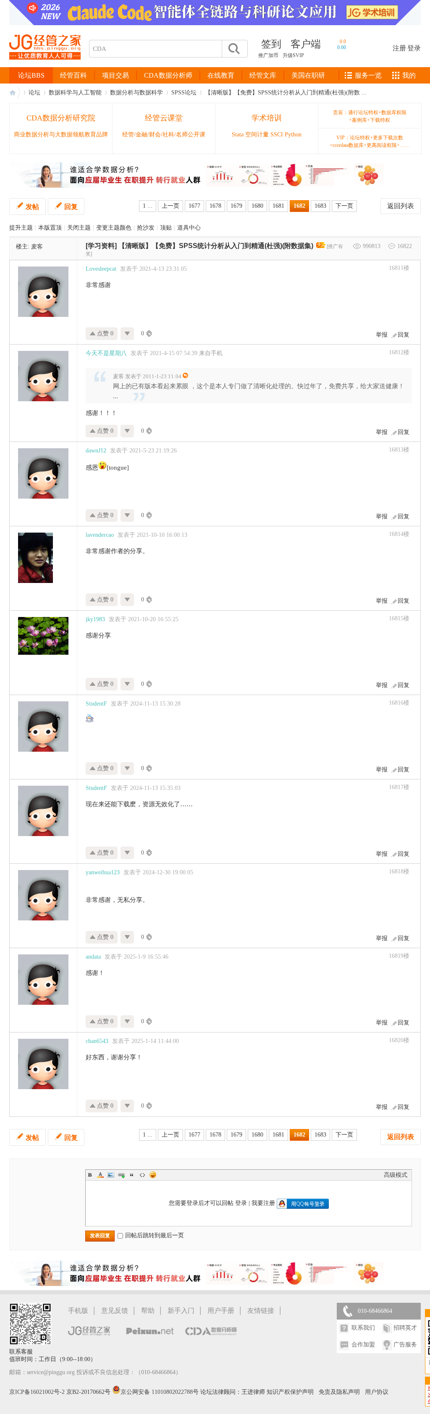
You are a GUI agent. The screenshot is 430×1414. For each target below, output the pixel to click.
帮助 (148, 1310)
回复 (71, 206)
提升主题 (21, 228)
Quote (132, 1175)
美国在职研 (308, 75)
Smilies (153, 1175)
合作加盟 (363, 1344)
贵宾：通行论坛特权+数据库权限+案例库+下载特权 (369, 116)
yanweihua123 (103, 872)
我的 (409, 75)
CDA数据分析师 (168, 75)
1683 (320, 206)
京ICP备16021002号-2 (37, 1392)
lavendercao (100, 535)
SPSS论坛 (184, 92)
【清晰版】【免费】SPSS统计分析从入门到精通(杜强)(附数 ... (286, 92)
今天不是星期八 (106, 353)
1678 (215, 206)
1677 (194, 206)
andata (93, 957)
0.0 (343, 41)
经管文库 (262, 75)
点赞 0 (104, 333)
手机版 (78, 1310)
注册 (399, 48)
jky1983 (95, 619)
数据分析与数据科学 (136, 92)
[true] (233, 48)
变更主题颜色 (113, 228)
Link (121, 1175)
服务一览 (368, 75)
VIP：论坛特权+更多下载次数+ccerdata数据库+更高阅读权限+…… (370, 141)
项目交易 (115, 75)
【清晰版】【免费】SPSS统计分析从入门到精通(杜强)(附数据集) (215, 245)
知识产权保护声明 (290, 1392)
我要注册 (263, 1203)
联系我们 (363, 1328)
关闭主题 (79, 228)
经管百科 (73, 75)
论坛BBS (31, 75)
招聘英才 (405, 1328)
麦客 (37, 246)
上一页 (170, 206)
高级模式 (395, 1175)
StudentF (96, 703)
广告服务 (405, 1344)
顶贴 (166, 228)
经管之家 (14, 92)
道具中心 (189, 228)
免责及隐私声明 (339, 1392)
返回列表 (400, 205)
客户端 (306, 44)
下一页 (344, 206)
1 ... (147, 206)
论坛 (34, 92)
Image (111, 1175)
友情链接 (260, 1310)
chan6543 (97, 1041)
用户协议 (376, 1392)
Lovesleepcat (101, 269)
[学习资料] (101, 245)
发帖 (32, 206)
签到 (271, 44)
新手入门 (181, 1310)
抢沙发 (146, 228)
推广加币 (268, 55)
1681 (278, 206)
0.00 (341, 47)
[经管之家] (45, 66)
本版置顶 (50, 228)
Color (100, 1175)
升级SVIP (293, 55)
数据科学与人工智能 (75, 92)
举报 (382, 335)
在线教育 (220, 75)
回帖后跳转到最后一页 (154, 1235)
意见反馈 (114, 1310)
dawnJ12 (96, 450)
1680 (257, 206)
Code (142, 1175)
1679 (236, 206)
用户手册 (220, 1310)
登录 (414, 48)
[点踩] (127, 333)
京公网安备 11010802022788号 (160, 1392)
